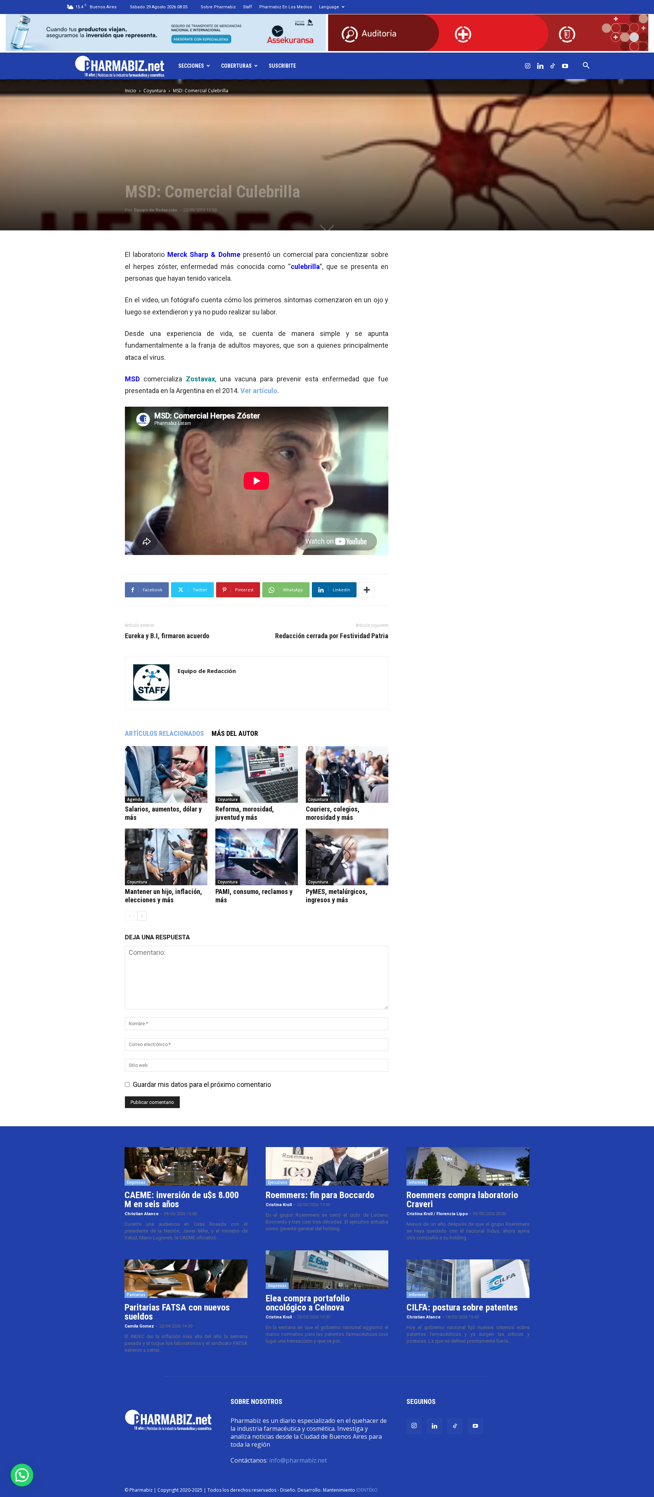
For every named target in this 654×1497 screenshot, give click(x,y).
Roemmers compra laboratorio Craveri (462, 1199)
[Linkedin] (540, 66)
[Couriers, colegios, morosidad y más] (347, 774)
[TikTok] (552, 66)
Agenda (134, 799)
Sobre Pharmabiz (218, 7)
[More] (367, 589)
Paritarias (136, 1294)
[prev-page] (129, 915)
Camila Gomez (139, 1326)
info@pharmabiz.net (298, 1460)
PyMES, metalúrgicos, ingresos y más (336, 896)
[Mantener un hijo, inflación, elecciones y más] (166, 857)
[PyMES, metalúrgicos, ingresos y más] (347, 857)
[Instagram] (527, 66)
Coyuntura (154, 90)
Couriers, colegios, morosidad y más (333, 813)
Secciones (191, 66)
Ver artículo (258, 391)
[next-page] (141, 915)
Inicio (130, 90)
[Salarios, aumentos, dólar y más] (166, 774)
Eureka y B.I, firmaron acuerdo (167, 636)
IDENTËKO (367, 1490)
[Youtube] (565, 66)
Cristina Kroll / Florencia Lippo (437, 1213)
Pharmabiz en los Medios (285, 7)
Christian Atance (142, 1213)
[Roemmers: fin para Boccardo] (327, 1166)
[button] (586, 65)
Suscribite (282, 66)
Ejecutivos (277, 1182)
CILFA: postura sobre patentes (462, 1307)
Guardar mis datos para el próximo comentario (202, 1084)
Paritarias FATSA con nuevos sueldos (177, 1312)
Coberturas (236, 66)
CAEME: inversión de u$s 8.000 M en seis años (182, 1199)
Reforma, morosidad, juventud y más (244, 813)
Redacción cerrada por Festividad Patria (331, 636)
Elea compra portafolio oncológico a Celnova (308, 1303)
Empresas (136, 1182)
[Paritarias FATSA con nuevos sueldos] (186, 1278)
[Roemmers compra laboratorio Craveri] (467, 1166)
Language (329, 7)
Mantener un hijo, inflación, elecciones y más (163, 896)
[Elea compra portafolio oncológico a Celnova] (327, 1269)
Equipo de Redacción (156, 210)
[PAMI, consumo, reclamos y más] (256, 857)
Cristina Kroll (279, 1204)
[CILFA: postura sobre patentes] (467, 1278)
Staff (247, 7)
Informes (417, 1182)
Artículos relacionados (164, 733)
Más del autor (235, 733)
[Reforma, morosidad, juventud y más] (256, 774)
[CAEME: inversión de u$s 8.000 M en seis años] (186, 1166)
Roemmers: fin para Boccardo (320, 1195)
